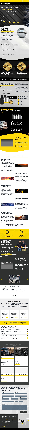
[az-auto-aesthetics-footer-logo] (5, 416)
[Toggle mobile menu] (27, 3)
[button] (14, 330)
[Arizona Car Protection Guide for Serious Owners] (7, 347)
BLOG (12, 423)
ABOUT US (13, 419)
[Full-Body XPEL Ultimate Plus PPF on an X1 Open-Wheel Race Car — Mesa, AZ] (21, 370)
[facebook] (1, 21)
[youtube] (4, 21)
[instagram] (3, 21)
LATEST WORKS (14, 422)
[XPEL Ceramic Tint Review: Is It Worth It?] (21, 347)
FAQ (12, 420)
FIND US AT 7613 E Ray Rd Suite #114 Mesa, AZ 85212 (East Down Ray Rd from (14, 323)
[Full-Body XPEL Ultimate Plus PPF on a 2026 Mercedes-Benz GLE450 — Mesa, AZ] (7, 370)
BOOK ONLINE (14, 416)
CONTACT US (14, 417)
